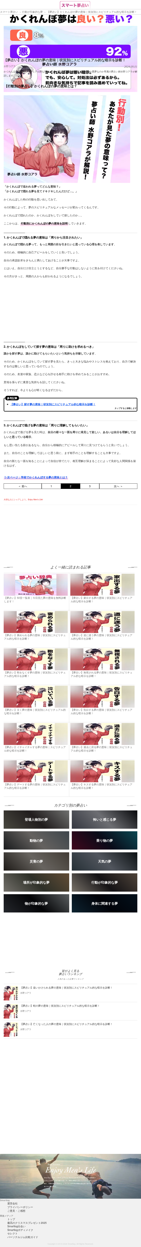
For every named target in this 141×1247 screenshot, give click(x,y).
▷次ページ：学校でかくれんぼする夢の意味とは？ (36, 477)
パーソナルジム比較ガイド (22, 1237)
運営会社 (12, 1203)
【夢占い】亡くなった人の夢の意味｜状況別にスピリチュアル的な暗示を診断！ (66, 1024)
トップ (11, 1219)
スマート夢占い (9, 12)
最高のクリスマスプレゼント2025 (27, 1223)
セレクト (12, 1233)
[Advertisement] (34, 530)
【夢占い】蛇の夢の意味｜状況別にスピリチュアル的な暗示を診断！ (60, 1005)
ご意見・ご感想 (16, 1210)
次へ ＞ (118, 486)
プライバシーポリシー (20, 1207)
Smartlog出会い (16, 1226)
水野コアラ (10, 66)
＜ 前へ (22, 486)
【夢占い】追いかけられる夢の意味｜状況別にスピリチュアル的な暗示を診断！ (66, 987)
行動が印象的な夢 (32, 12)
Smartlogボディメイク (20, 1230)
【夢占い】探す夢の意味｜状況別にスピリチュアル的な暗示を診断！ (53, 404)
